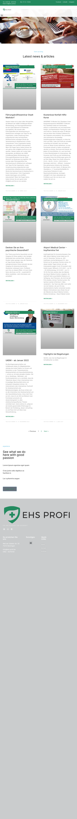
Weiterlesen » (10, 185)
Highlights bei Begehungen (56, 354)
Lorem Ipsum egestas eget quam (16, 465)
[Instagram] (8, 529)
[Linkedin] (11, 529)
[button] (1, 15)
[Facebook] (4, 529)
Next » (46, 431)
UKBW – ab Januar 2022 (17, 360)
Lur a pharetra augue (11, 478)
